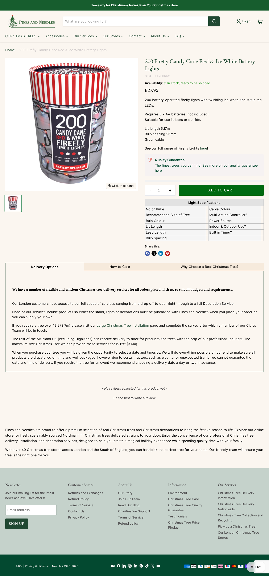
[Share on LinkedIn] (160, 253)
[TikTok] (146, 566)
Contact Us (76, 511)
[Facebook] (118, 566)
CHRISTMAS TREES (21, 36)
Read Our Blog (129, 505)
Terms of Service (81, 505)
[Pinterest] (140, 566)
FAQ (178, 36)
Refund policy (128, 523)
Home (10, 50)
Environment (177, 493)
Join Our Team (129, 499)
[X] (152, 566)
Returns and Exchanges (85, 493)
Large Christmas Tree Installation (123, 325)
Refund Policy (78, 499)
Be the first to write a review (134, 398)
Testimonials (177, 516)
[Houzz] (123, 566)
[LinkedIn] (135, 566)
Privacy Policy (78, 517)
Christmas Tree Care (183, 499)
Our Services (84, 36)
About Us (159, 36)
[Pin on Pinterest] (167, 253)
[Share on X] (154, 253)
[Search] (214, 21)
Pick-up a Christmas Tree (237, 526)
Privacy (29, 566)
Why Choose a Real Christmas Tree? (209, 267)
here (203, 148)
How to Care (119, 267)
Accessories (55, 36)
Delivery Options (44, 267)
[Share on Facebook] (147, 253)
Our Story (125, 493)
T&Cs (19, 566)
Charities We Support (134, 511)
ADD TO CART (221, 190)
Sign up (17, 523)
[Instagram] (129, 566)
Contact (136, 36)
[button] (134, 397)
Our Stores (112, 36)
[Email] (112, 566)
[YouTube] (157, 566)
